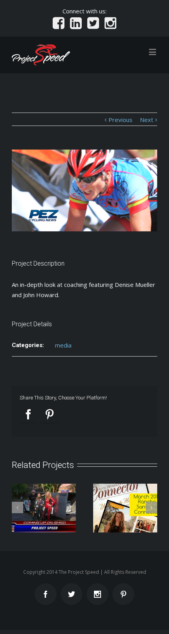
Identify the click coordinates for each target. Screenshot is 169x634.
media (63, 345)
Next (146, 120)
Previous (120, 120)
